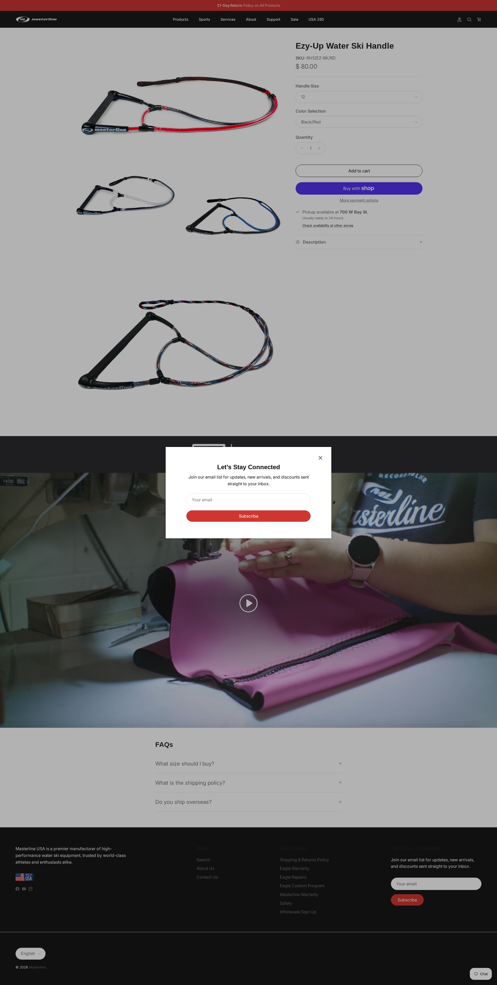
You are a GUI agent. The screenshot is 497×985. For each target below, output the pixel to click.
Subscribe (248, 516)
